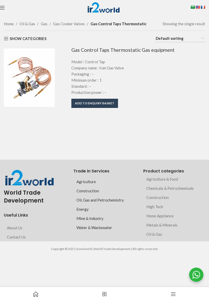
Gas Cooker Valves (69, 23)
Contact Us (16, 237)
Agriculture (86, 181)
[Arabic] (192, 7)
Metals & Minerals (161, 225)
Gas (44, 23)
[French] (203, 7)
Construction (87, 191)
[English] (197, 7)
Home (9, 23)
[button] (94, 103)
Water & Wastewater (94, 227)
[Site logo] (103, 7)
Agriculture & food (162, 179)
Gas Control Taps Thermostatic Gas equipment (123, 50)
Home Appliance (160, 216)
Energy (82, 209)
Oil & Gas (27, 23)
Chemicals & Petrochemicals (170, 188)
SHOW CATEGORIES (28, 38)
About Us (14, 227)
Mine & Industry (89, 218)
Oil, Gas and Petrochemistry (100, 200)
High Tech (154, 206)
